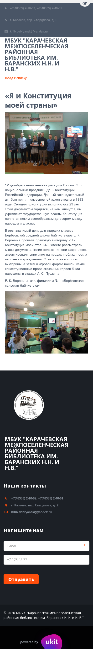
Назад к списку (15, 77)
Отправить (21, 579)
